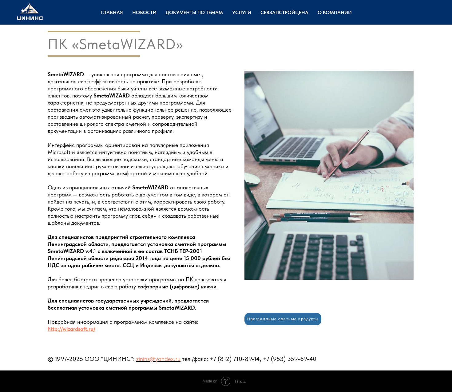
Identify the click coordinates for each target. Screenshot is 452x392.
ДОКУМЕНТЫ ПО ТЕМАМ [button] (194, 12)
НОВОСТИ (144, 12)
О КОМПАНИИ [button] (335, 12)
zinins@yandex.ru (158, 358)
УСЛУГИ (241, 12)
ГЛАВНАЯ (112, 12)
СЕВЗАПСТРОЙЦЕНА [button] (284, 12)
